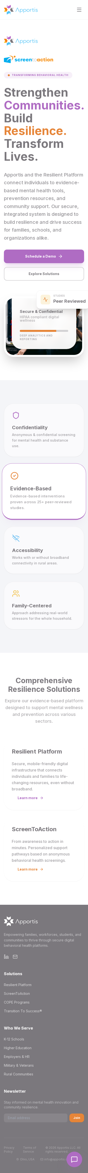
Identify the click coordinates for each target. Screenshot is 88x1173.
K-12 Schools (14, 1039)
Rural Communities (18, 1074)
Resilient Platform (18, 985)
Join (76, 1118)
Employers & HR (17, 1057)
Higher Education (18, 1048)
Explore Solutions (44, 274)
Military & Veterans (19, 1065)
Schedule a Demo (40, 256)
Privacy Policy (9, 1149)
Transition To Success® (23, 1011)
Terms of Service (29, 1149)
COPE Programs (17, 1002)
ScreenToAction (17, 993)
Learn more (28, 798)
